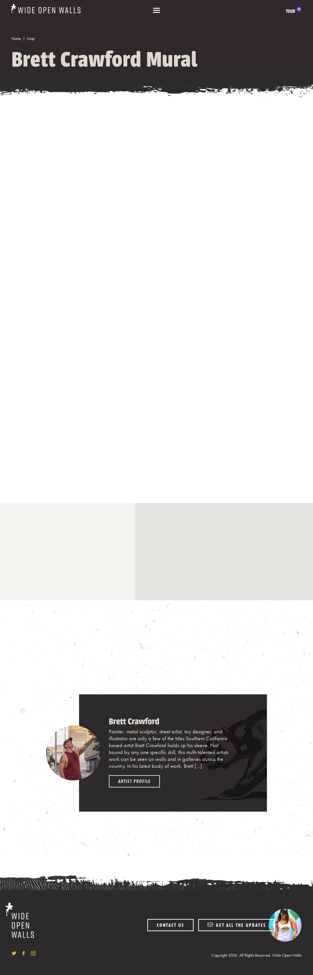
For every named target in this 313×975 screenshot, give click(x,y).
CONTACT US (170, 925)
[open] (156, 10)
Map (31, 38)
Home (16, 38)
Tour (293, 11)
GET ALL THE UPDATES (240, 925)
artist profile (134, 781)
